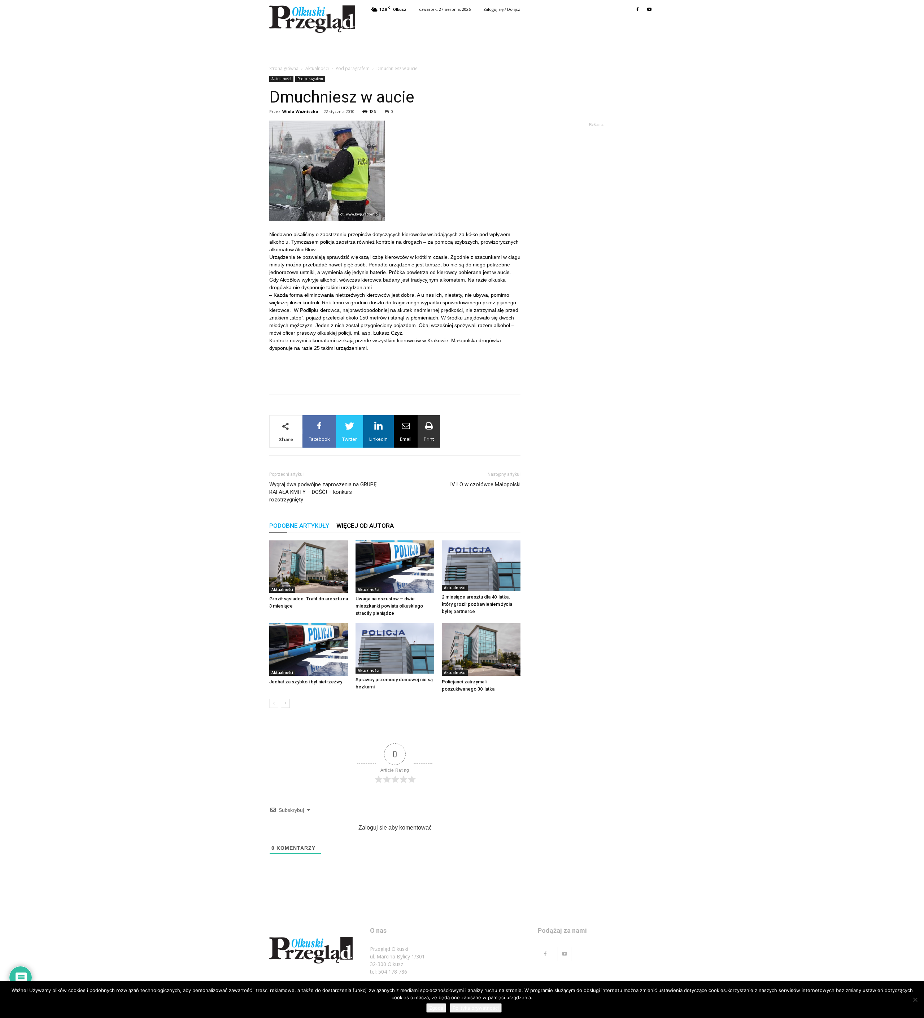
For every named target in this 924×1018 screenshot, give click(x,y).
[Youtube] (649, 9)
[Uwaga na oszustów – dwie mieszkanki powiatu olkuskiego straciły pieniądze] (395, 566)
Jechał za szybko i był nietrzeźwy (305, 681)
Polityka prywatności (476, 1008)
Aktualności (317, 68)
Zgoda (436, 1008)
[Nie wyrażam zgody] (915, 999)
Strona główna (283, 68)
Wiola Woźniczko (300, 111)
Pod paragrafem (353, 68)
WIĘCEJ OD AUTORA (365, 525)
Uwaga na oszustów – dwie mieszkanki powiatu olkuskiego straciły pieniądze (389, 606)
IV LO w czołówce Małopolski (485, 484)
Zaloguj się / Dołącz (501, 9)
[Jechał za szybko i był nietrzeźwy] (308, 649)
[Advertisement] (394, 370)
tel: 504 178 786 (388, 971)
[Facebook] (637, 9)
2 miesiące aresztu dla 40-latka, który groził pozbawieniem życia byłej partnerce (477, 604)
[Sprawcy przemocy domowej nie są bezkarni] (395, 648)
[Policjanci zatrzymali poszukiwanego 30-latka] (481, 649)
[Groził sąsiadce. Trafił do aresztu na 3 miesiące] (308, 566)
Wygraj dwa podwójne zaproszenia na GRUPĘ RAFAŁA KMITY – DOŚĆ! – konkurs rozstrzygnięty (323, 492)
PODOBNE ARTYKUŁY (299, 525)
